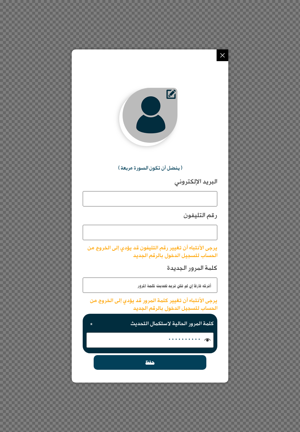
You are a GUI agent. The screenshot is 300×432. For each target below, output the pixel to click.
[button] (207, 340)
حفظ (150, 362)
